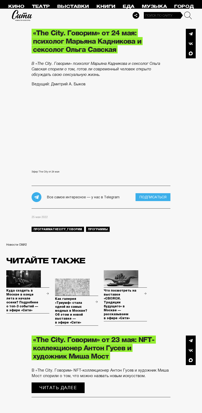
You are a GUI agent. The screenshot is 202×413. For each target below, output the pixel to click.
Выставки (73, 6)
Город (184, 6)
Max (191, 53)
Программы (98, 229)
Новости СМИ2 (16, 244)
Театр (41, 6)
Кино (16, 6)
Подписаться (152, 197)
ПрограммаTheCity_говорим (58, 229)
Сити (22, 15)
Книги (105, 6)
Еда (128, 6)
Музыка (154, 6)
